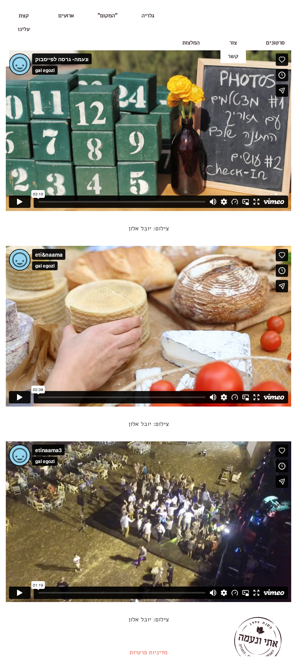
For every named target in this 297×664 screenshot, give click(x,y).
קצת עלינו (23, 22)
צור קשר (233, 49)
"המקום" (108, 15)
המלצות (190, 42)
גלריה (148, 15)
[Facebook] (3, 45)
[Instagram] (3, 59)
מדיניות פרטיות (148, 652)
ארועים (66, 15)
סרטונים (275, 42)
